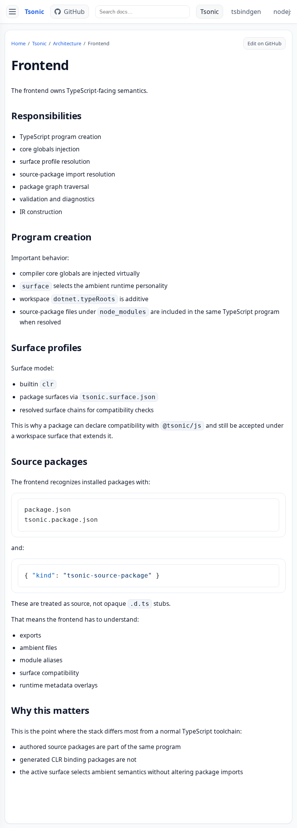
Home (18, 43)
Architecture (67, 43)
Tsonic (34, 11)
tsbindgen (246, 11)
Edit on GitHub (265, 43)
